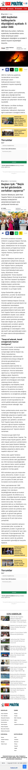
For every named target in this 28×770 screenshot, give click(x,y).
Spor (15, 750)
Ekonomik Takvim (5, 728)
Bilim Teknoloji (17, 717)
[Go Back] (24, 767)
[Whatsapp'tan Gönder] (16, 69)
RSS (4, 763)
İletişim (3, 741)
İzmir (4, 8)
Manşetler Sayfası (5, 717)
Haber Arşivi (4, 743)
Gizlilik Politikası (5, 739)
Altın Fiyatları (4, 724)
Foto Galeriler (4, 715)
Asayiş (11, 8)
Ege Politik (5, 14)
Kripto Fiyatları (4, 726)
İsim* (2, 143)
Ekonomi (16, 741)
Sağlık (15, 748)
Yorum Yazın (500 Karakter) (8, 148)
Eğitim (15, 720)
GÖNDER (14, 162)
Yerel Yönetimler (13, 181)
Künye (2, 737)
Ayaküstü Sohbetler (19, 724)
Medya (15, 713)
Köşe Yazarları (4, 713)
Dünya (10, 14)
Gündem (19, 8)
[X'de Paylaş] (12, 69)
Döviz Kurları (4, 722)
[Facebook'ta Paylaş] (7, 69)
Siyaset (16, 746)
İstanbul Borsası (5, 720)
